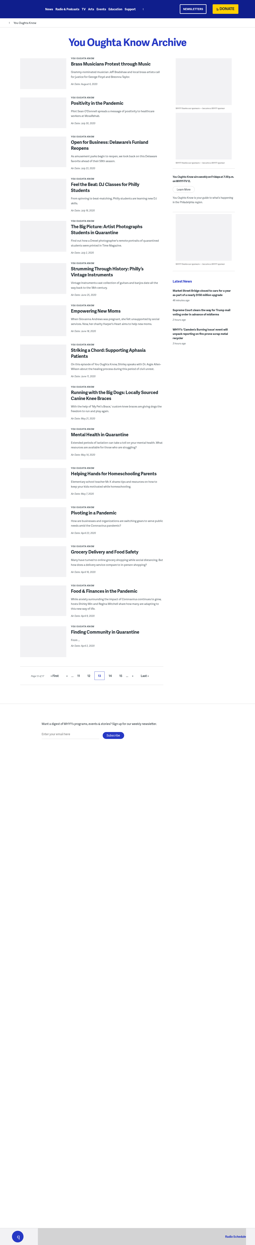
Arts (91, 9)
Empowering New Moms (96, 311)
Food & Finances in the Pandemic (104, 591)
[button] (18, 1236)
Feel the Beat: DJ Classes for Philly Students (105, 187)
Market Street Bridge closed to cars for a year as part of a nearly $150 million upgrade (202, 293)
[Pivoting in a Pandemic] (43, 525)
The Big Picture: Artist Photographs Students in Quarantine (106, 229)
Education (115, 9)
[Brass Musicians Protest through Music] (43, 76)
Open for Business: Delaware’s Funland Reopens (109, 145)
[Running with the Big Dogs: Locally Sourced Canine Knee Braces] (43, 405)
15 (120, 676)
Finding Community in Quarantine (105, 632)
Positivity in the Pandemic (97, 103)
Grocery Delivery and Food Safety (105, 552)
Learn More (184, 189)
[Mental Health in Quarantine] (43, 447)
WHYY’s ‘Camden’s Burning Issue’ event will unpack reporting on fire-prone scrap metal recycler (200, 333)
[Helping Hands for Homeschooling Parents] (43, 486)
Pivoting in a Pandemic (93, 513)
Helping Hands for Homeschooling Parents (114, 473)
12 (88, 676)
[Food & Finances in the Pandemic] (43, 603)
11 (78, 676)
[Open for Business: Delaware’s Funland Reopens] (43, 154)
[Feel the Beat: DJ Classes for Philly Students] (43, 197)
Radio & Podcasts (67, 9)
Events (101, 9)
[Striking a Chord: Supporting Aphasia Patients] (43, 362)
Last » (145, 676)
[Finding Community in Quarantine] (43, 644)
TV (84, 9)
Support (130, 9)
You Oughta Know (25, 23)
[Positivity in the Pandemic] (43, 115)
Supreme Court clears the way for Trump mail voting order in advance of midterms (201, 312)
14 (110, 676)
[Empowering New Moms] (43, 323)
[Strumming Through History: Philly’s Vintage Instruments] (43, 281)
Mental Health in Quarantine (99, 434)
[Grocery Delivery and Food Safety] (43, 564)
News (49, 9)
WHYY (22, 9)
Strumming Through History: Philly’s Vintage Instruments (107, 272)
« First (55, 676)
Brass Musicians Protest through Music (111, 64)
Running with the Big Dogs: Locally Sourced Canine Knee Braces (114, 395)
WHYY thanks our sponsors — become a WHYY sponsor (200, 108)
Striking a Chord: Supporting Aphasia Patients (108, 353)
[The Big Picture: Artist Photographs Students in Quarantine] (43, 239)
